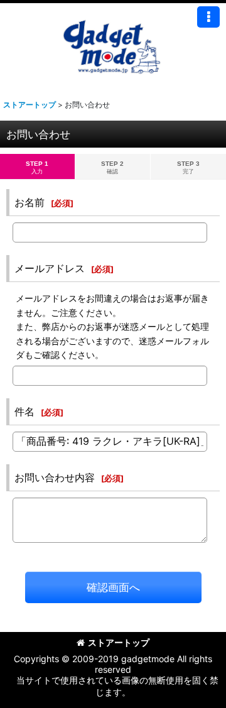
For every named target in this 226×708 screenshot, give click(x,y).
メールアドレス (49, 268)
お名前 (29, 202)
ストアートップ (118, 642)
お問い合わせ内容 (54, 477)
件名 (24, 411)
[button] (208, 17)
